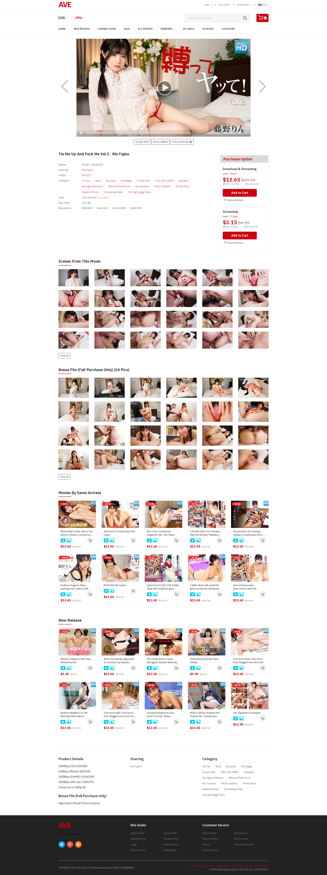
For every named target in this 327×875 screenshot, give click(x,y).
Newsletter (170, 850)
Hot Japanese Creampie (247, 712)
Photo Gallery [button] (160, 141)
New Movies (82, 28)
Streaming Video (113, 192)
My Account (241, 838)
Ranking (166, 28)
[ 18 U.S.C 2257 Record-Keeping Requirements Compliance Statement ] (228, 866)
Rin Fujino (87, 170)
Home (62, 28)
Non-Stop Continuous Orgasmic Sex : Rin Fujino (161, 533)
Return (206, 844)
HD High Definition (92, 186)
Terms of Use (138, 850)
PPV (79, 18)
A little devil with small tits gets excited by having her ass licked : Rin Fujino (205, 587)
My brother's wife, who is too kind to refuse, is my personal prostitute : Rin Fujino (77, 533)
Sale (127, 28)
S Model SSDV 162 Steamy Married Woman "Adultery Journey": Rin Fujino (205, 533)
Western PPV (171, 838)
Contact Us (240, 833)
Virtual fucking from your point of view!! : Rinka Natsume (160, 714)
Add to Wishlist (235, 200)
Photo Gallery (162, 186)
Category (228, 28)
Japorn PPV (170, 833)
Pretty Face (182, 186)
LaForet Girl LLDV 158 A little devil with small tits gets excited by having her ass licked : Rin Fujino (163, 587)
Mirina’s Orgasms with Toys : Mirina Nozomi (76, 660)
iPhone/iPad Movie (119, 186)
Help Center (243, 4)
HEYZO (86, 175)
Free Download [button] (181, 141)
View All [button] (64, 355)
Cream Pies (143, 180)
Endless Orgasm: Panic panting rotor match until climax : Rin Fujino (74, 587)
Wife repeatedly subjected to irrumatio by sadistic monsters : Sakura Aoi (119, 660)
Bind (98, 180)
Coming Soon (107, 28)
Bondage (126, 180)
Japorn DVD (137, 833)
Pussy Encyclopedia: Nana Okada (204, 660)
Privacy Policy (210, 850)
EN (264, 4)
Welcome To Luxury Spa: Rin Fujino (119, 533)
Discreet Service (243, 844)
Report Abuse (210, 838)
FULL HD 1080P (164, 180)
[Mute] (239, 132)
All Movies (145, 28)
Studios (207, 28)
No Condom (142, 186)
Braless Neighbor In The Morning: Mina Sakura (74, 714)
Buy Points (224, 4)
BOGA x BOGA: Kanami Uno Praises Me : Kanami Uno (205, 714)
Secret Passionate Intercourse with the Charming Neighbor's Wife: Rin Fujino (248, 587)
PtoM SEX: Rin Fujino (115, 585)
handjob (183, 180)
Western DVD (138, 838)
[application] (163, 88)
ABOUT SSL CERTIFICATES (68, 834)
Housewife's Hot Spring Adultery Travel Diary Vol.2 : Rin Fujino (248, 533)
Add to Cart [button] (239, 193)
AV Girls (188, 28)
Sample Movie (90, 192)
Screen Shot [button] (142, 141)
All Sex (86, 180)
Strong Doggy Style (139, 192)
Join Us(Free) (171, 844)
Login (207, 4)
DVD (61, 18)
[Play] (163, 87)
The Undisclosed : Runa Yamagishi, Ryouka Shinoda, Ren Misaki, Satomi (162, 660)
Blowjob (111, 180)
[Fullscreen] (245, 132)
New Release (70, 620)
